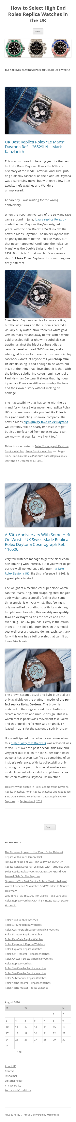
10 (7, 1027)
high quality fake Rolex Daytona (46, 422)
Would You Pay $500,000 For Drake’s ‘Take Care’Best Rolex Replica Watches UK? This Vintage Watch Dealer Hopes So (37, 900)
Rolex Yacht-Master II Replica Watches (27, 983)
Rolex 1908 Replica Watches (21, 920)
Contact (9, 1071)
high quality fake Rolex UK (28, 743)
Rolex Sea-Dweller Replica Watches (25, 968)
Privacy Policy (13, 1085)
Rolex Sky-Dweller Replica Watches (25, 973)
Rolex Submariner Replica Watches (25, 978)
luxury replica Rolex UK (50, 219)
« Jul (19, 1051)
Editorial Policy (13, 1080)
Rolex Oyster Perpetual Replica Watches (29, 958)
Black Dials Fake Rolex (18, 456)
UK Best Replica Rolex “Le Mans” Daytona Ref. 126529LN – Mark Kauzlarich (35, 146)
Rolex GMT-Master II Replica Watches (27, 954)
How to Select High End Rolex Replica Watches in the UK (38, 14)
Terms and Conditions (18, 1090)
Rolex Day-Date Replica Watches (24, 939)
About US (10, 1066)
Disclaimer (11, 1076)
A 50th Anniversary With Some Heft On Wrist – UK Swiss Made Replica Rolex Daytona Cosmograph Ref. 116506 (38, 542)
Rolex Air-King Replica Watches (23, 925)
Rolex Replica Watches (39, 451)
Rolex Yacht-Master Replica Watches (26, 987)
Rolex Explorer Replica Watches (23, 949)
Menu (38, 31)
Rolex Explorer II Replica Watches (25, 944)
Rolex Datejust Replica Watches (23, 934)
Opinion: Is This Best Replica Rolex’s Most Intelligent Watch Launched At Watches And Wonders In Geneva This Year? (37, 886)
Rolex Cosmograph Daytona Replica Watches (32, 929)
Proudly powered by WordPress (41, 1114)
